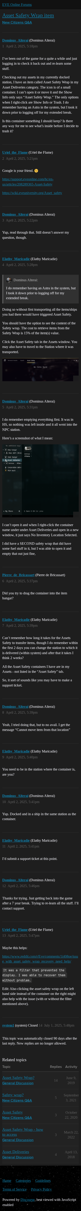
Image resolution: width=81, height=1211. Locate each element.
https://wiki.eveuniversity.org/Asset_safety (32, 193)
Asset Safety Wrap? (18, 1077)
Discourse (27, 1200)
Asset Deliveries (15, 1151)
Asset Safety (12, 1112)
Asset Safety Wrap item (28, 15)
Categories (23, 1180)
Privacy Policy (41, 1189)
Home (6, 1180)
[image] (40, 369)
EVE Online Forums (17, 5)
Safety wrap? (13, 1095)
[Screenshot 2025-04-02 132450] (40, 480)
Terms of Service (14, 1189)
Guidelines (43, 1180)
